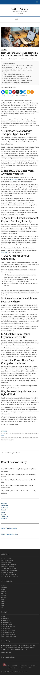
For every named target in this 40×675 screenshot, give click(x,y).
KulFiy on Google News (8, 630)
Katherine (4, 59)
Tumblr (3, 599)
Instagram (4, 587)
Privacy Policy (23, 665)
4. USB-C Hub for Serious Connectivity (13, 74)
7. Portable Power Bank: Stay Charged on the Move (17, 80)
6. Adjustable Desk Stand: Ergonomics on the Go (16, 78)
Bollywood (4, 505)
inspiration (4, 252)
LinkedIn (3, 595)
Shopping (4, 503)
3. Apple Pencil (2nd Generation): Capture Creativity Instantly (17, 71)
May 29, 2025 (13, 59)
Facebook (4, 585)
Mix (2, 607)
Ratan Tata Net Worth (7, 566)
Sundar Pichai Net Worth (8, 564)
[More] (32, 91)
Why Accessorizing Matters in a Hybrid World (15, 82)
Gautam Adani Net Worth (8, 568)
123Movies (4, 516)
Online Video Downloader (9, 528)
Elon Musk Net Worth (7, 559)
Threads (3, 591)
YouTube (3, 593)
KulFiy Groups (5, 628)
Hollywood (4, 508)
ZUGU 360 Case (15, 179)
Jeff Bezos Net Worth (7, 560)
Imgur (3, 603)
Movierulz (4, 518)
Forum (3, 512)
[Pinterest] (14, 91)
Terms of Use (29, 667)
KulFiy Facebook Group (8, 632)
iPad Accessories (29, 59)
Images (3, 514)
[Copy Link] (28, 91)
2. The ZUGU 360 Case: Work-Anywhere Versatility (17, 68)
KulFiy (3, 616)
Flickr (3, 605)
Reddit (3, 601)
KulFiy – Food (5, 618)
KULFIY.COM (20, 9)
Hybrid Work (22, 59)
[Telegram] (24, 91)
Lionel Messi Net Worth (8, 572)
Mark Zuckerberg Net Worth (9, 576)
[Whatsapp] (6, 91)
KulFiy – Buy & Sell (6, 624)
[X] (17, 91)
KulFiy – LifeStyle (6, 622)
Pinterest (4, 597)
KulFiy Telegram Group (8, 634)
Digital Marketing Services (9, 534)
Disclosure (10, 667)
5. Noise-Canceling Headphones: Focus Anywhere (16, 76)
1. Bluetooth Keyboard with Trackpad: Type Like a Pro (17, 65)
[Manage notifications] (4, 664)
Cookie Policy (19, 667)
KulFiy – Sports (5, 620)
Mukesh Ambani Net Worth (9, 570)
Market (3, 510)
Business (4, 49)
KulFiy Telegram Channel (8, 636)
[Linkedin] (21, 91)
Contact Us (14, 665)
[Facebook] (3, 91)
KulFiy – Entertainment (8, 626)
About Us (7, 665)
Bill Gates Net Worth (7, 562)
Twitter (3, 589)
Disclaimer (32, 665)
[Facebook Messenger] (10, 91)
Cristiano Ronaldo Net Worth (9, 574)
